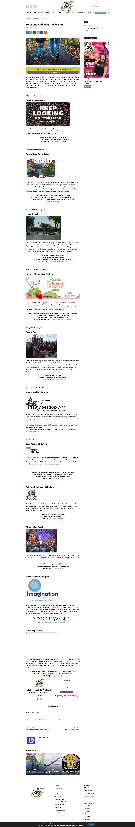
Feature (34, 769)
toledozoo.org (58, 478)
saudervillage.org (53, 201)
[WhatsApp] (38, 32)
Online (30, 18)
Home (27, 18)
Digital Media (86, 83)
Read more (87, 86)
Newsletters (88, 26)
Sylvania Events (59, 813)
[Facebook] (27, 6)
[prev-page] (27, 777)
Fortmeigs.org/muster (34, 431)
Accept (91, 824)
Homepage (32, 712)
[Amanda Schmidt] (32, 740)
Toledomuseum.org (56, 141)
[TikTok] (35, 6)
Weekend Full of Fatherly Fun (40, 18)
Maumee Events (59, 807)
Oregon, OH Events (60, 804)
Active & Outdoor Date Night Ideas (34, 772)
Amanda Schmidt (30, 27)
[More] (77, 719)
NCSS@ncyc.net (54, 261)
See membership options (53, 72)
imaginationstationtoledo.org (58, 622)
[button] (108, 12)
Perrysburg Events (60, 810)
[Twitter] (30, 32)
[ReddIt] (45, 32)
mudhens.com (58, 519)
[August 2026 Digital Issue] (96, 60)
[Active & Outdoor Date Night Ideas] (35, 764)
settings (81, 825)
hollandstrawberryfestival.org (62, 319)
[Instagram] (31, 6)
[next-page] (29, 777)
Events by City (59, 799)
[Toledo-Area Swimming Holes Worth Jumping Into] (53, 764)
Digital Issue (86, 78)
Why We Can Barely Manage (72, 729)
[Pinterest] (34, 32)
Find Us (86, 30)
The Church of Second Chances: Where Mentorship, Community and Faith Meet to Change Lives (71, 771)
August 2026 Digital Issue (93, 81)
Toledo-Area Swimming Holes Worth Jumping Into (53, 772)
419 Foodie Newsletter (91, 28)
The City (71, 766)
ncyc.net (64, 261)
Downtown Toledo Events (62, 802)
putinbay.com (57, 379)
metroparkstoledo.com (58, 676)
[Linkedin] (41, 32)
